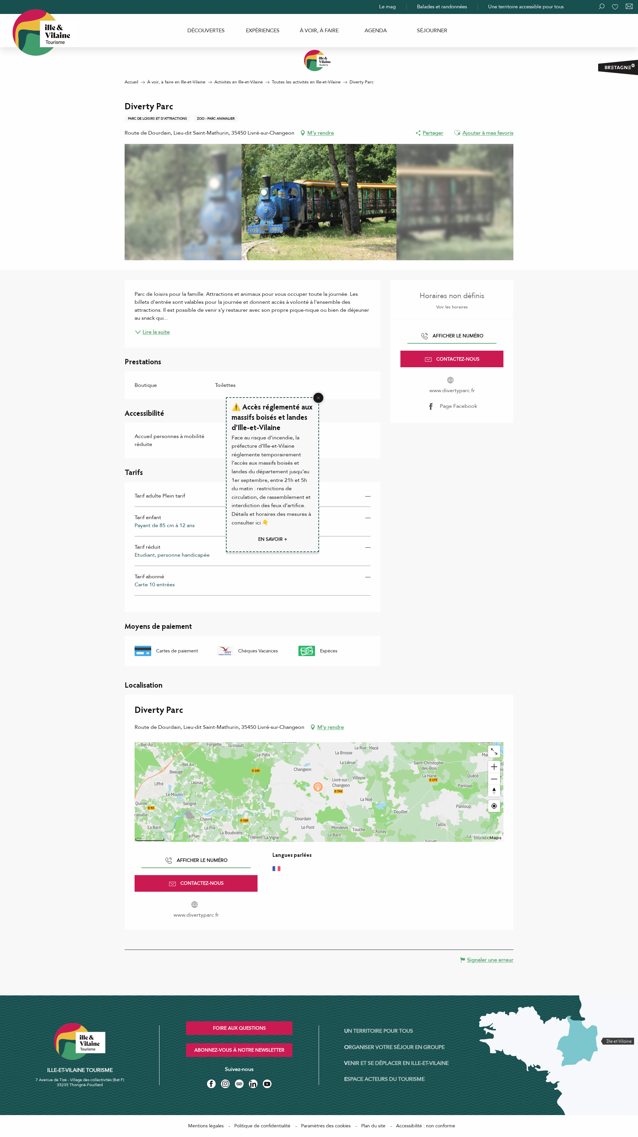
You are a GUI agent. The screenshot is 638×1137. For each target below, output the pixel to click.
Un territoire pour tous (378, 1031)
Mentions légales (206, 1126)
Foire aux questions (239, 1028)
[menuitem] (206, 31)
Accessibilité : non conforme (425, 1126)
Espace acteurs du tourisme (384, 1079)
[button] (457, 133)
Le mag (387, 6)
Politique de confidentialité (262, 1126)
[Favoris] (615, 7)
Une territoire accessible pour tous (526, 6)
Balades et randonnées (442, 6)
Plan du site (373, 1126)
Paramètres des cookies (326, 1126)
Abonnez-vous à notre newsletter (239, 1050)
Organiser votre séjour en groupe (394, 1047)
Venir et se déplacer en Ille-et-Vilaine (396, 1063)
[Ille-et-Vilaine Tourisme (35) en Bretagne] (319, 60)
